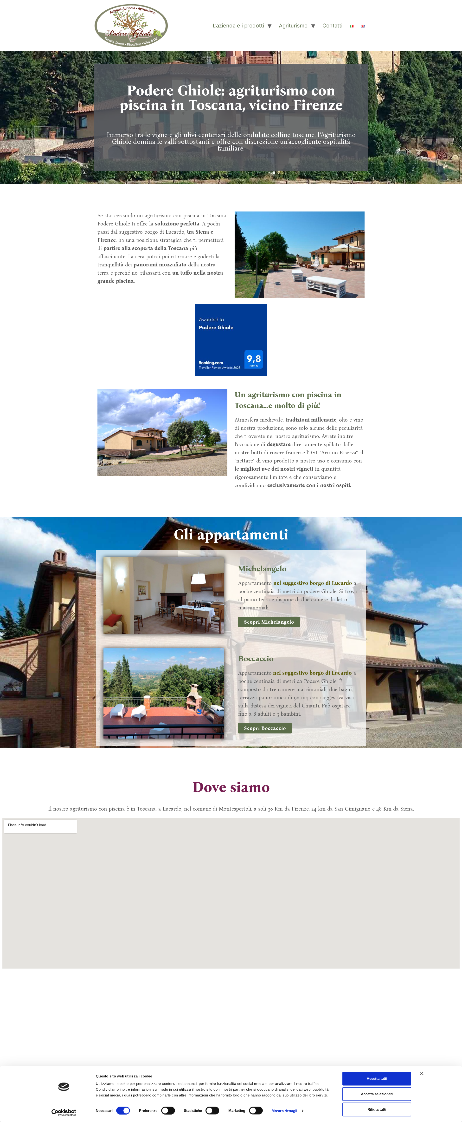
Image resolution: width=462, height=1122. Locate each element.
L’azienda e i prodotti (238, 25)
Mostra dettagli (284, 1111)
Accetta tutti (377, 1078)
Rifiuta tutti (376, 1109)
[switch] (168, 1110)
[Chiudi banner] (422, 1073)
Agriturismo (293, 25)
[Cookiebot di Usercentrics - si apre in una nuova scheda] (64, 1112)
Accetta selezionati (377, 1094)
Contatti (332, 25)
